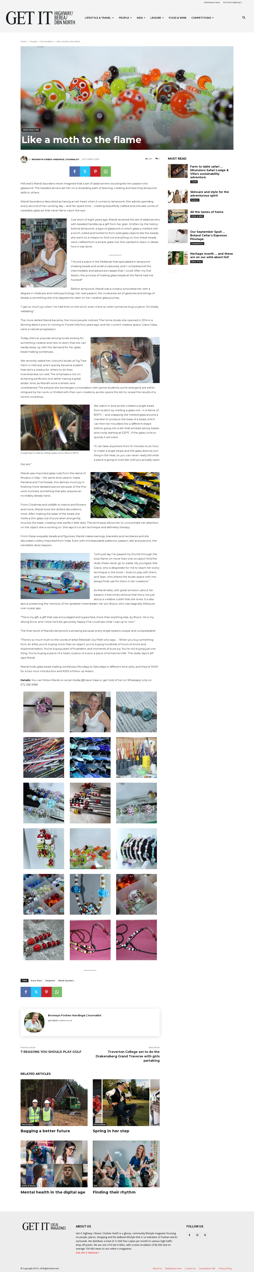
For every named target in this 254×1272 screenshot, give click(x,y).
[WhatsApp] (106, 171)
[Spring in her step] (126, 1102)
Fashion (194, 200)
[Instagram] (197, 1235)
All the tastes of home (206, 212)
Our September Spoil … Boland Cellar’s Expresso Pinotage (208, 235)
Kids (140, 17)
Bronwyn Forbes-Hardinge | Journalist (55, 159)
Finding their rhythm (114, 1192)
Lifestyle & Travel (98, 17)
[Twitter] (85, 171)
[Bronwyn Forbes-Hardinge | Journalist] (25, 159)
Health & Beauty (29, 1186)
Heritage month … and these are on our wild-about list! (211, 255)
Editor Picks (196, 261)
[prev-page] (170, 270)
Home (24, 41)
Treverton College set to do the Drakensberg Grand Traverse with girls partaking (128, 1056)
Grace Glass (36, 980)
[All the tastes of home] (178, 216)
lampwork (50, 980)
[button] (244, 18)
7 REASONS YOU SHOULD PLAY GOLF (51, 1052)
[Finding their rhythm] (126, 1164)
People (124, 17)
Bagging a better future (45, 1131)
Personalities (46, 41)
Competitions (201, 17)
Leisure (155, 17)
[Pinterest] (95, 171)
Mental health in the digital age (53, 1192)
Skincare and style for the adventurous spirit (209, 193)
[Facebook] (74, 171)
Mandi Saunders (66, 980)
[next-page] (175, 270)
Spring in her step (111, 1131)
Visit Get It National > (232, 2)
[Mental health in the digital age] (54, 1164)
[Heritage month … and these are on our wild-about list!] (178, 258)
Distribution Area (212, 2)
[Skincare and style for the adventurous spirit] (178, 196)
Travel (194, 181)
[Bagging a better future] (54, 1102)
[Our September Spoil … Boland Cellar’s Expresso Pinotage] (178, 236)
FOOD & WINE (177, 17)
